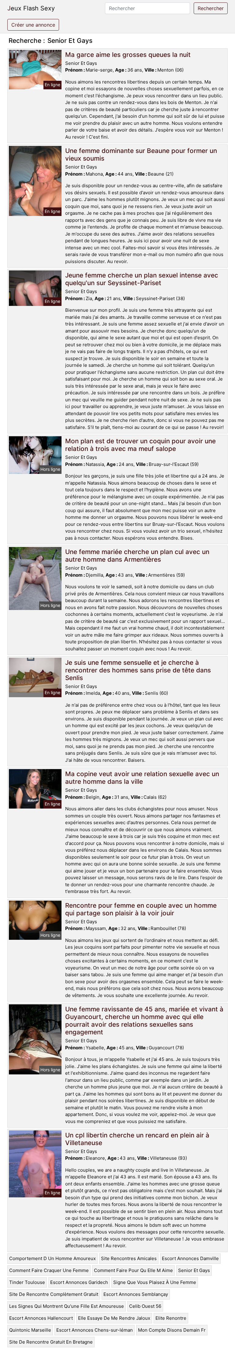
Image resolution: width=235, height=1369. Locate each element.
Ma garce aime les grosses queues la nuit (128, 54)
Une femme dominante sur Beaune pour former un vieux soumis (141, 154)
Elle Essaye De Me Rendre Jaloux (114, 1318)
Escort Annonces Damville (190, 1258)
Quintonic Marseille (30, 1330)
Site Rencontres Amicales (129, 1258)
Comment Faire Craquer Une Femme (49, 1270)
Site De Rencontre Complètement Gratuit (53, 1294)
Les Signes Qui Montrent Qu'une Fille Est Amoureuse (66, 1306)
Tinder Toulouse (27, 1282)
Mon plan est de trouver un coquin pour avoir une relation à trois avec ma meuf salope (140, 444)
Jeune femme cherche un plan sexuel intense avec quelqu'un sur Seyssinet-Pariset (141, 279)
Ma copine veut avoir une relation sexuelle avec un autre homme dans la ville (142, 777)
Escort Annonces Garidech (79, 1282)
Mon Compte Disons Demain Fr (172, 1330)
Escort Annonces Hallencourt (41, 1318)
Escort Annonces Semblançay (135, 1294)
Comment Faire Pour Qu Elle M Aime (133, 1270)
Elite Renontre (170, 1318)
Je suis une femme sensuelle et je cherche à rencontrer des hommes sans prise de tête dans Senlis (138, 670)
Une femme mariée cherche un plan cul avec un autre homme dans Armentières (137, 555)
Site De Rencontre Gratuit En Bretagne (51, 1342)
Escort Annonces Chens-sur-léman (94, 1330)
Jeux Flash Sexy (31, 8)
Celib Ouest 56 (145, 1306)
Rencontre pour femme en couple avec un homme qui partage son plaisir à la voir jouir (141, 909)
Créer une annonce (33, 25)
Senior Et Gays (194, 1270)
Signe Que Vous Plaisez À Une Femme (154, 1282)
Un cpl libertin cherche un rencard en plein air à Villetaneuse (137, 1139)
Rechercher (211, 8)
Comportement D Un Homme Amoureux (52, 1258)
